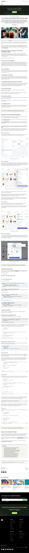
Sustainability (12, 528)
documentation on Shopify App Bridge (6, 441)
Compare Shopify (12, 534)
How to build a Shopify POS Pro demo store (9, 452)
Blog (11, 533)
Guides (11, 536)
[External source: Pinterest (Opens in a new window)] (12, 549)
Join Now (24, 1)
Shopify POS (10, 40)
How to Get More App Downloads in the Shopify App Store (15, 110)
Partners (20, 525)
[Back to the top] (2, 520)
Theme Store (21, 522)
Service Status (21, 537)
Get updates (25, 499)
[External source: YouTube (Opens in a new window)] (5, 549)
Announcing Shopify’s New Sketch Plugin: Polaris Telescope (11, 447)
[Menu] (27, 1)
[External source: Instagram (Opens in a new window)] (7, 549)
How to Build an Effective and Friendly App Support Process (11, 455)
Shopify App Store (20, 437)
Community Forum (21, 534)
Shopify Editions (12, 522)
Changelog (11, 540)
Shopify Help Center (22, 533)
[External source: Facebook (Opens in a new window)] (1, 472)
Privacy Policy (12, 547)
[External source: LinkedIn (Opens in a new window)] (5, 472)
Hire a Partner (21, 536)
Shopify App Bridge (5, 121)
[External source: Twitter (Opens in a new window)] (3, 472)
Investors (11, 525)
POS (20, 45)
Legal (8, 547)
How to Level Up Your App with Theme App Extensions (10, 454)
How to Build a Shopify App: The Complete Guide (17, 487)
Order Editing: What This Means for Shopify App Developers (11, 453)
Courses (11, 537)
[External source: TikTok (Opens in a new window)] (9, 549)
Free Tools (11, 539)
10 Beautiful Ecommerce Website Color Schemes (6, 487)
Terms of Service (3, 547)
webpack (16, 271)
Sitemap (17, 547)
